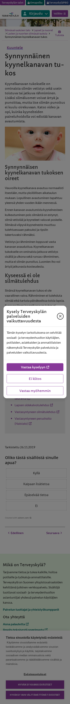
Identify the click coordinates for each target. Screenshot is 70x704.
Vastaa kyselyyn (33, 367)
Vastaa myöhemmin (35, 391)
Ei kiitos (35, 378)
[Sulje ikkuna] (60, 316)
